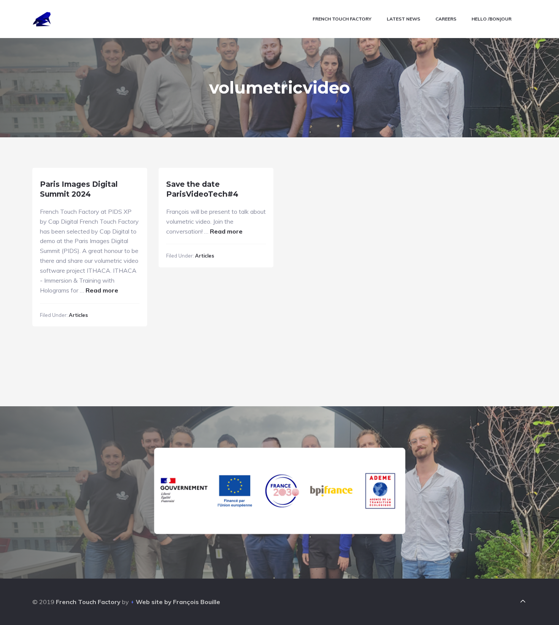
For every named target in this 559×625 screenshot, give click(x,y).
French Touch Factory (88, 602)
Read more (102, 290)
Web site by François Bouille (178, 602)
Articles (78, 315)
